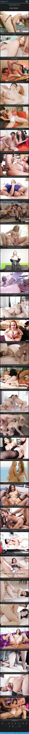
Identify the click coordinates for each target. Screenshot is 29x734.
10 (26, 723)
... (5, 723)
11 (9, 726)
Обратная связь (11, 732)
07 (18, 723)
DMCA (17, 732)
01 (2, 723)
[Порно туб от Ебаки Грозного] (4, 1)
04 (9, 723)
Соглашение (3, 732)
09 (23, 723)
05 (12, 723)
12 (13, 726)
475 (19, 726)
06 (15, 723)
